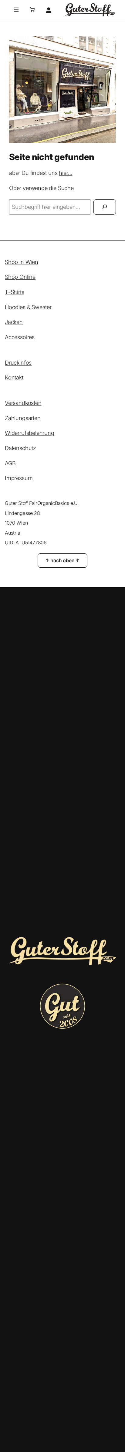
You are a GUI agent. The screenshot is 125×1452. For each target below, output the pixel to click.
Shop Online (20, 276)
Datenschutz (20, 448)
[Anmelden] (48, 10)
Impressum (18, 478)
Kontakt (14, 377)
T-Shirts (14, 292)
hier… (65, 172)
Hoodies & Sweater (28, 307)
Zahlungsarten (23, 418)
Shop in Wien (21, 262)
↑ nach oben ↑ (62, 560)
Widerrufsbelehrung (29, 432)
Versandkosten (23, 402)
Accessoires (20, 337)
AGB (10, 463)
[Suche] (104, 207)
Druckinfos (18, 362)
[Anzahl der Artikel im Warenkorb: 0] (32, 10)
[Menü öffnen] (16, 9)
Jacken (14, 322)
